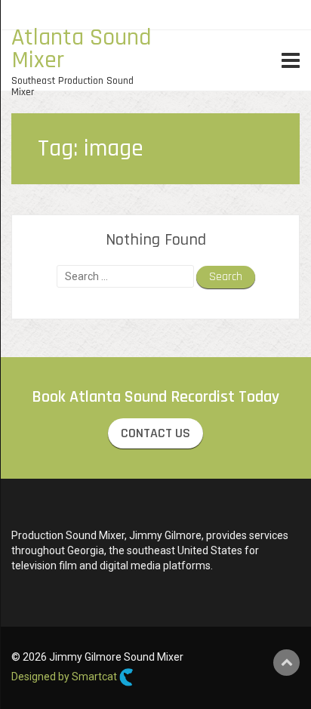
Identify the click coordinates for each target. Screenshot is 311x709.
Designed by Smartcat (65, 676)
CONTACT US (155, 433)
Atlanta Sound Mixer (81, 49)
